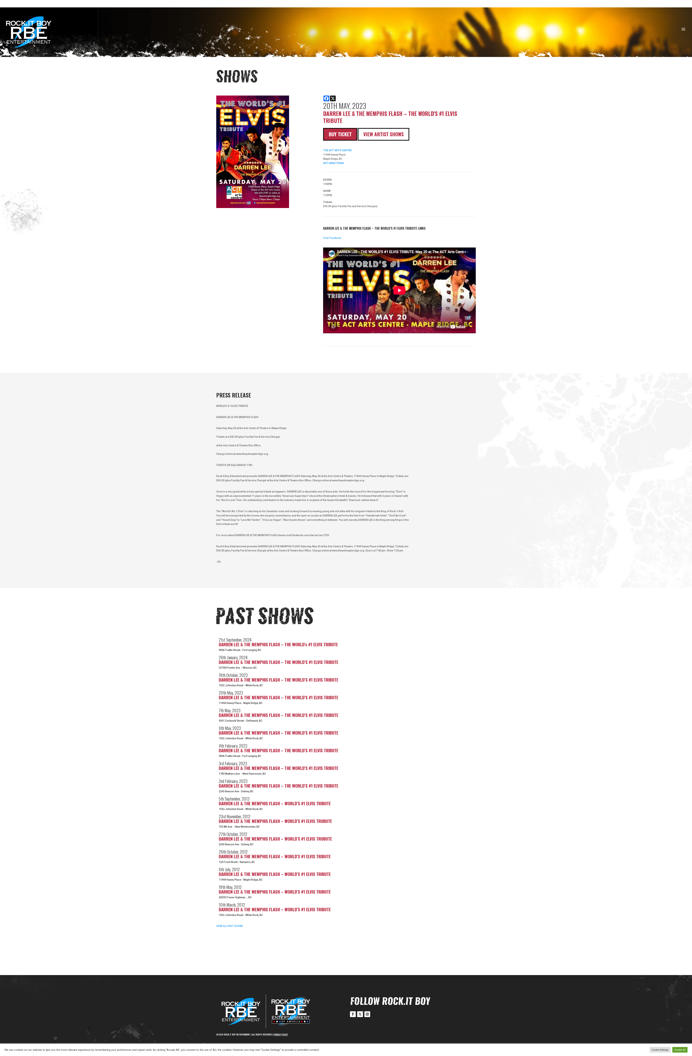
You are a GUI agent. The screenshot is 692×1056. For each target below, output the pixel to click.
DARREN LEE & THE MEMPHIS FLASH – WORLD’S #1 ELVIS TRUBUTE (275, 821)
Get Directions (333, 163)
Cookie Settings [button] (660, 1049)
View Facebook (332, 238)
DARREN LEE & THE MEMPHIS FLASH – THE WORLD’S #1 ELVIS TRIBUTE (278, 662)
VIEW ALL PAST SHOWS (229, 926)
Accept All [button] (680, 1049)
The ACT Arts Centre (337, 150)
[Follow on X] (360, 1014)
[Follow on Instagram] (367, 1014)
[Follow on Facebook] (353, 1014)
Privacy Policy (280, 1034)
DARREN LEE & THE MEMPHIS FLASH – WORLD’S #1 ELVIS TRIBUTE (275, 803)
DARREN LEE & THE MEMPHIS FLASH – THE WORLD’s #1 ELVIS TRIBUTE (278, 644)
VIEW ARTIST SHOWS (383, 134)
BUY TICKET (340, 134)
